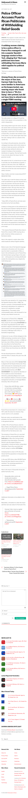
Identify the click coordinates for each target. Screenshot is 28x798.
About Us (3, 752)
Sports (16, 755)
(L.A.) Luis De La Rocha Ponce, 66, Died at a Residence (15, 658)
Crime (15, 752)
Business (16, 758)
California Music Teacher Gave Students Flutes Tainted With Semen (13, 572)
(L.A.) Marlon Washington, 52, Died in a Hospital (20, 787)
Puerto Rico (18, 33)
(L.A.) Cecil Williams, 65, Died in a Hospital (15, 685)
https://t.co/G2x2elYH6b (12, 515)
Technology (4, 782)
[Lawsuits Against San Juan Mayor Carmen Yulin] (6, 537)
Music (2, 777)
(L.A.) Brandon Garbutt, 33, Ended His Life (19, 773)
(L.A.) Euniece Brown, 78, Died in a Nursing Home (20, 780)
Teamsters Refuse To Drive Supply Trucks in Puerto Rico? (13, 568)
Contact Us (4, 761)
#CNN (16, 393)
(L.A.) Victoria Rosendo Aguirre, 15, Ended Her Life (15, 652)
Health (3, 771)
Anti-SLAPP (4, 758)
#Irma (6, 513)
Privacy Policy (4, 755)
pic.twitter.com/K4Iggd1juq (13, 516)
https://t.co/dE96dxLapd (15, 481)
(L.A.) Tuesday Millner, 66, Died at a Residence (15, 669)
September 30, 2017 (11, 403)
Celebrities (16, 761)
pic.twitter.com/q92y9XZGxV (13, 483)
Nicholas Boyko (11, 730)
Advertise (3, 764)
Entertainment (17, 764)
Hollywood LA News (12, 792)
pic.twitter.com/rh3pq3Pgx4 (13, 395)
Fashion (3, 779)
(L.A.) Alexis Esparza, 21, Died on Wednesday (15, 679)
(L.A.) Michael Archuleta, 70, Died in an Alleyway (15, 663)
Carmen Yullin (11, 33)
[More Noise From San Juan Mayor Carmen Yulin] (6, 551)
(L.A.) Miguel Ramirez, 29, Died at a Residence (15, 647)
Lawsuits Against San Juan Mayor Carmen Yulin (6, 542)
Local (2, 774)
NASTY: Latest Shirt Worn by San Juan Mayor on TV (17, 542)
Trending (3, 33)
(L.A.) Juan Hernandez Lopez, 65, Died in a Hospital (16, 641)
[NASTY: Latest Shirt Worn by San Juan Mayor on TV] (18, 537)
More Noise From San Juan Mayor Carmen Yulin (6, 556)
